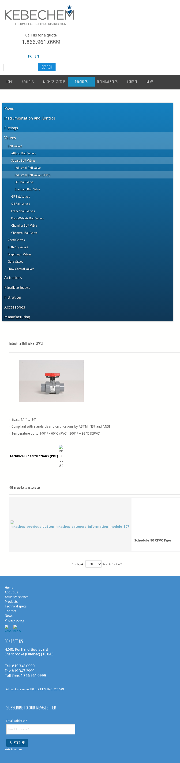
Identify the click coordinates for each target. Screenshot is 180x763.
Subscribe (17, 742)
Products (11, 601)
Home (9, 587)
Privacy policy (14, 620)
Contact (10, 611)
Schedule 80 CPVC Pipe (152, 540)
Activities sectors (16, 597)
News (8, 616)
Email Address (17, 721)
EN (37, 56)
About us (11, 592)
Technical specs (15, 606)
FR (30, 56)
